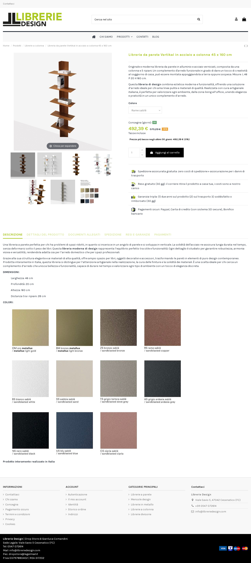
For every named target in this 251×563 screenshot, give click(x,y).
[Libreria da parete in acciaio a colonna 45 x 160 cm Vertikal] (23, 165)
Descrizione (13, 234)
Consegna (11, 504)
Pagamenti (162, 234)
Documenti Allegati (84, 234)
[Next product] (247, 46)
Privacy (10, 519)
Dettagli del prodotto (45, 234)
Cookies (10, 524)
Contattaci (8, 3)
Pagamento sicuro (17, 509)
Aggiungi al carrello (167, 152)
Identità (73, 504)
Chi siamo (11, 499)
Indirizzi (73, 514)
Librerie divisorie (141, 514)
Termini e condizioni (17, 514)
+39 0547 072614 (205, 506)
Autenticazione (77, 494)
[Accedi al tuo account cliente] (236, 19)
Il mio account (77, 499)
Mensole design (141, 499)
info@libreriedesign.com (210, 511)
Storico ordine (77, 509)
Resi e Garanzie (138, 234)
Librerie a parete (141, 494)
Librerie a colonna (142, 509)
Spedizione (113, 234)
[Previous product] (245, 46)
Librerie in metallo (142, 504)
